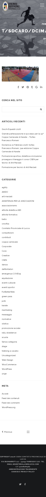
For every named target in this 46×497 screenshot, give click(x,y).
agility (4, 187)
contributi (6, 237)
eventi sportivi (8, 287)
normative (6, 319)
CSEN (4, 260)
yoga (4, 374)
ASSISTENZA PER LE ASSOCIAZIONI (18, 201)
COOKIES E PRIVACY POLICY (23, 472)
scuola (5, 337)
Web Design (7, 360)
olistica (5, 324)
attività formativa (9, 215)
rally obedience (9, 333)
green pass (7, 296)
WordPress (7, 369)
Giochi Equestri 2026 (11, 129)
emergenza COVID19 (11, 274)
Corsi (4, 251)
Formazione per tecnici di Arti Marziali (19, 167)
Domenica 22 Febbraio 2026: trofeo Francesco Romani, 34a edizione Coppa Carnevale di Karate (20, 148)
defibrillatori (7, 269)
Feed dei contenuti (10, 398)
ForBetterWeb (8, 292)
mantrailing (7, 310)
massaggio (7, 314)
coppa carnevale (10, 242)
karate (5, 305)
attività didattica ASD (11, 210)
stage (4, 346)
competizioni (8, 233)
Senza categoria (9, 342)
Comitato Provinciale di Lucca (16, 228)
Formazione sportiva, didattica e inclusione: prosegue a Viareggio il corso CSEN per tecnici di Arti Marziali (22, 159)
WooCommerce (9, 364)
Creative (6, 255)
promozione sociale (11, 328)
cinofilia (5, 224)
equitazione (7, 278)
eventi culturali (8, 283)
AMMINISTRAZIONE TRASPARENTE (23, 469)
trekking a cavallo (10, 351)
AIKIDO (5, 192)
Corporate (6, 246)
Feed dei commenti (11, 403)
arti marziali (7, 196)
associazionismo (9, 205)
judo (4, 301)
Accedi (5, 394)
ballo (4, 219)
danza (5, 265)
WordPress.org (8, 407)
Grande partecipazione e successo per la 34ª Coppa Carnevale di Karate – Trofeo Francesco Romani (23, 137)
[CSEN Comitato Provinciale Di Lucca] (11, 6)
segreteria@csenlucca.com (26, 464)
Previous (8, 432)
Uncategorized (9, 355)
